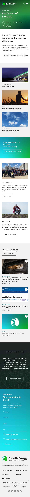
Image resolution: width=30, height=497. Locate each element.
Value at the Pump (8, 86)
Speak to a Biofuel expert (13, 151)
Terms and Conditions (23, 487)
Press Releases (6, 276)
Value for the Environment (10, 131)
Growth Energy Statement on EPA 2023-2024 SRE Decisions (15, 307)
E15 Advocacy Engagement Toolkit (13, 333)
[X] (9, 491)
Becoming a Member (15, 379)
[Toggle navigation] (27, 3)
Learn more (7, 196)
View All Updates (9, 253)
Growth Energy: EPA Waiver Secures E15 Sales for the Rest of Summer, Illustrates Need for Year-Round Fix (15, 279)
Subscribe (8, 444)
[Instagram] (18, 491)
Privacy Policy (15, 487)
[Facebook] (15, 491)
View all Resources (10, 235)
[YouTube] (21, 491)
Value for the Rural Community (12, 108)
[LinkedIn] (12, 491)
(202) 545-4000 (15, 485)
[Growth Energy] (9, 3)
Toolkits (4, 331)
